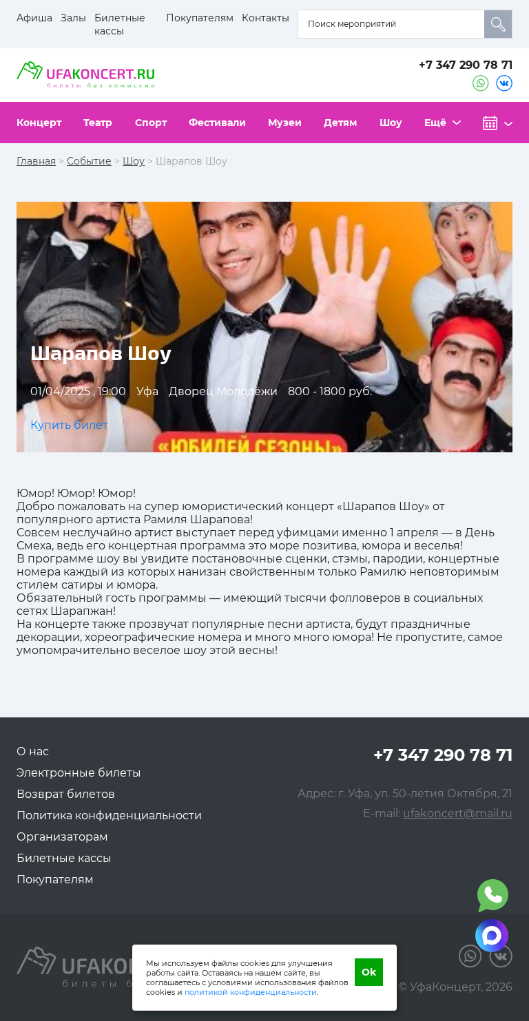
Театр (97, 122)
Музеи (285, 122)
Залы (73, 18)
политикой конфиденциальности (251, 992)
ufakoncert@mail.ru (457, 813)
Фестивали (217, 122)
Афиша (34, 18)
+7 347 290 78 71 (465, 65)
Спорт (151, 122)
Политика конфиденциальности (109, 815)
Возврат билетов (66, 794)
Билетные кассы (119, 24)
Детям (340, 122)
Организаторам (62, 836)
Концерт (39, 122)
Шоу (391, 122)
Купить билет (69, 425)
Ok (369, 972)
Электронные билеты (79, 772)
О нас (33, 751)
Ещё (435, 122)
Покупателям (200, 18)
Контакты (265, 18)
